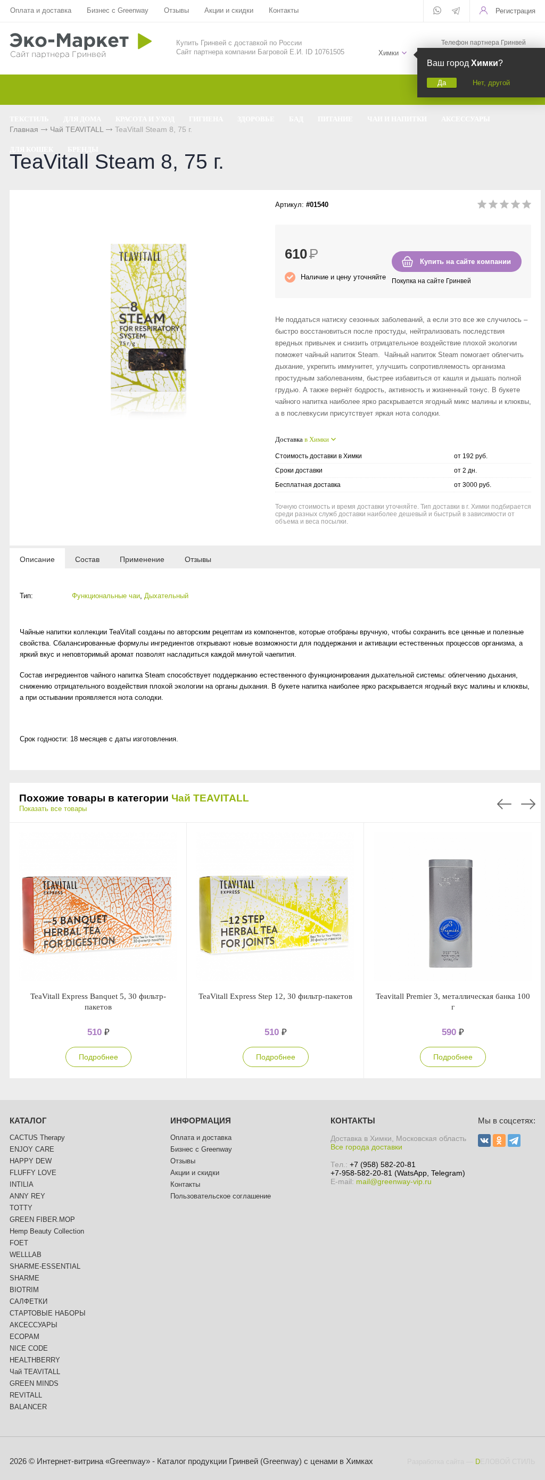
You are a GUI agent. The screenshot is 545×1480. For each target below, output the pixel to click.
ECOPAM (24, 1337)
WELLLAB (26, 1255)
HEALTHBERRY (35, 1360)
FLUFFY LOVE (33, 1173)
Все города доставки (366, 1147)
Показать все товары (53, 809)
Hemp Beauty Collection (47, 1231)
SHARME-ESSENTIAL (45, 1266)
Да (441, 83)
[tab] (37, 558)
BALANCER (28, 1407)
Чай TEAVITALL (210, 798)
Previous (504, 804)
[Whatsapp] (437, 11)
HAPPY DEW (31, 1161)
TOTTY (21, 1208)
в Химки (316, 439)
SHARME (24, 1278)
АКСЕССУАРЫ (33, 1325)
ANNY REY (27, 1196)
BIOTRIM (24, 1290)
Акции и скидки (228, 10)
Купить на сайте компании (465, 262)
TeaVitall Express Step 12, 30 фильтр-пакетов (275, 996)
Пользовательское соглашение (220, 1196)
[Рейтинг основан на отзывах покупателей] (504, 206)
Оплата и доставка (40, 10)
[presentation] (37, 559)
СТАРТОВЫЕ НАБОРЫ (48, 1313)
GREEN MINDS (34, 1383)
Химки (388, 53)
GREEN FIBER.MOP (42, 1219)
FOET (19, 1243)
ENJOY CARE (32, 1149)
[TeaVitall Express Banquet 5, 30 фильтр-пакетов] (98, 906)
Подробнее (98, 1057)
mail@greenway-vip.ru (394, 1181)
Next (528, 804)
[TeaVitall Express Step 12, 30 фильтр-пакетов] (275, 906)
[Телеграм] (456, 11)
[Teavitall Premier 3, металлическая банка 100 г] (453, 906)
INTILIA (22, 1184)
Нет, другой (491, 83)
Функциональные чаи (106, 596)
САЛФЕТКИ (28, 1301)
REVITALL (26, 1395)
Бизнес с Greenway (117, 10)
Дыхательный (166, 596)
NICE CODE (29, 1348)
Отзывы (176, 10)
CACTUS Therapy (37, 1138)
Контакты (284, 10)
